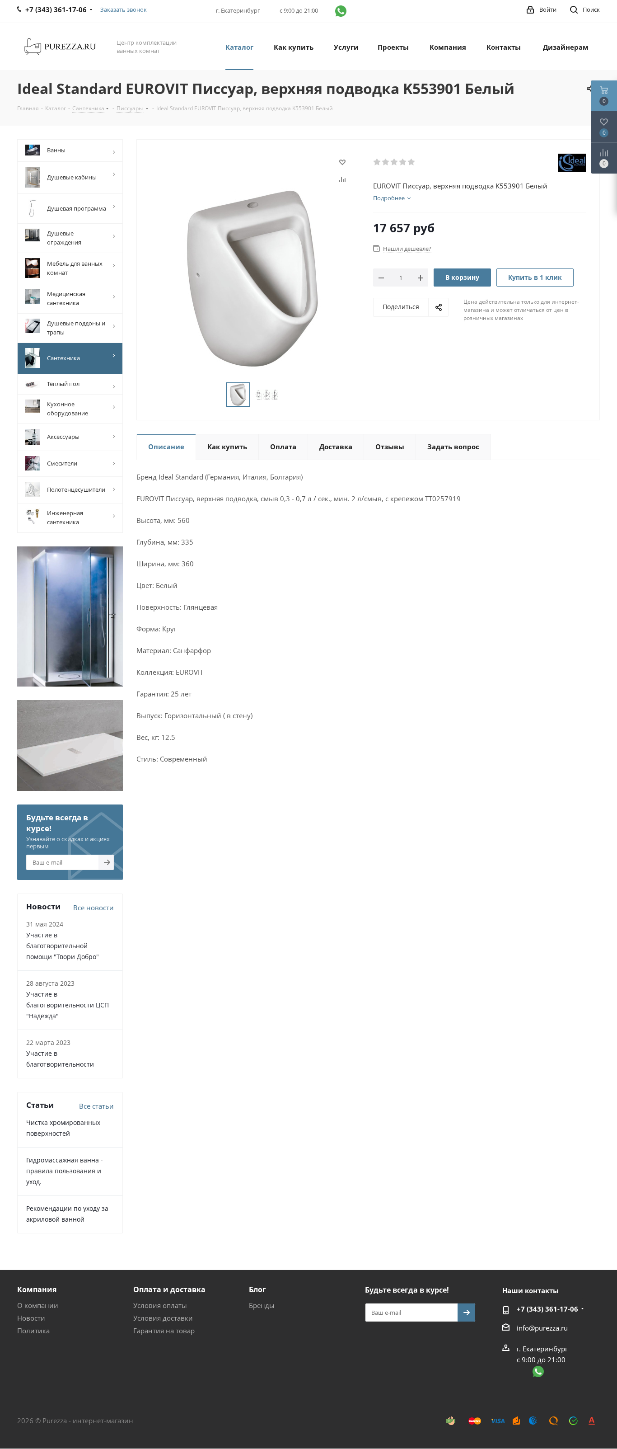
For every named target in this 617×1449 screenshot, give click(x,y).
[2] (386, 162)
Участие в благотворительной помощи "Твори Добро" (62, 946)
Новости (31, 1317)
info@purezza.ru (542, 1327)
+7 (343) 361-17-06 (547, 1308)
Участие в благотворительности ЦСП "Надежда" (67, 1005)
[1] (377, 162)
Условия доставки (163, 1317)
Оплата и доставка (169, 1289)
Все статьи (96, 1105)
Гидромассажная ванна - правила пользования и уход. (64, 1171)
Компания (36, 1289)
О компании (37, 1305)
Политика (33, 1330)
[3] (394, 162)
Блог (257, 1289)
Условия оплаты (160, 1305)
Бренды (262, 1305)
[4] (403, 162)
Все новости (93, 907)
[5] (411, 162)
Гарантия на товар (164, 1330)
